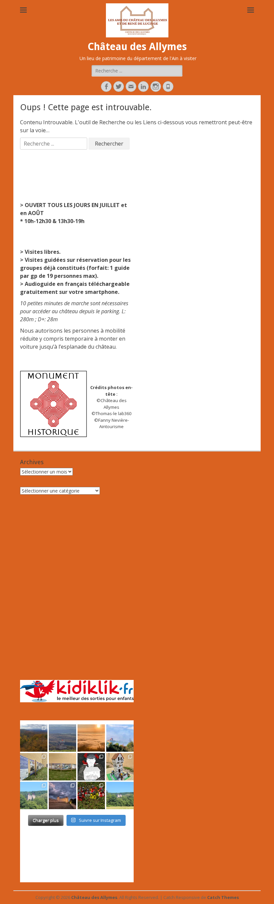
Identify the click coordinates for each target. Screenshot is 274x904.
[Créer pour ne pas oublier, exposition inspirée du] (91, 766)
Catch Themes (223, 897)
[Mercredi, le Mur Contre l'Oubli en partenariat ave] (62, 766)
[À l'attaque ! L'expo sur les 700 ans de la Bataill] (91, 795)
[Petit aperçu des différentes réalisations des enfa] (120, 766)
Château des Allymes (137, 46)
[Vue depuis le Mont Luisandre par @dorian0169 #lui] (62, 738)
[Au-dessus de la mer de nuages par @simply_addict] (91, 738)
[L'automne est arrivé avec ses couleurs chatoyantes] (33, 738)
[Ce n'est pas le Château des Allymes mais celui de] (120, 795)
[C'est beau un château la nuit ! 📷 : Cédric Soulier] (62, 795)
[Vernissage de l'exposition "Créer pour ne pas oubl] (33, 766)
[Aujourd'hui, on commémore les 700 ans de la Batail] (33, 795)
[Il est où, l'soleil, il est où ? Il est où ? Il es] (120, 738)
